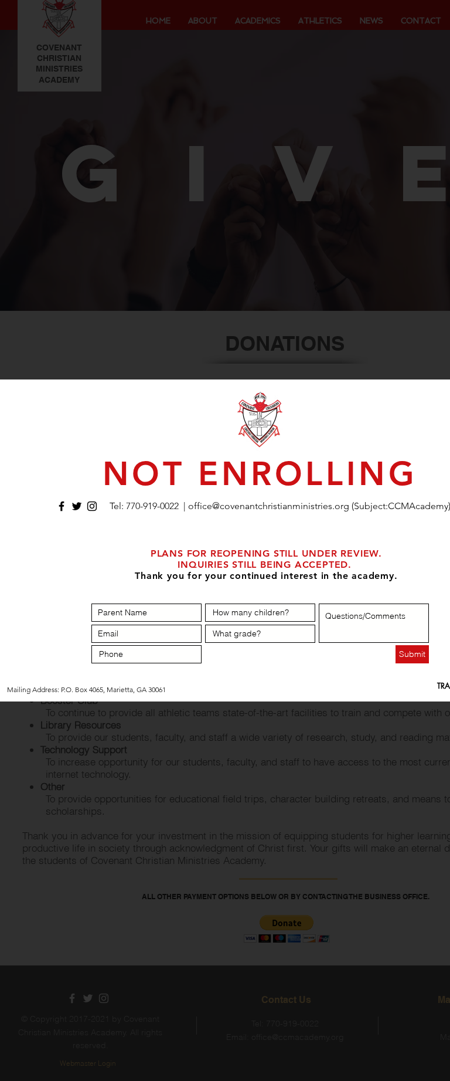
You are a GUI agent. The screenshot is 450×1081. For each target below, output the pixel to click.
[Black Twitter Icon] (76, 506)
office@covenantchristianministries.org (268, 505)
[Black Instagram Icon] (92, 506)
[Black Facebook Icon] (61, 506)
